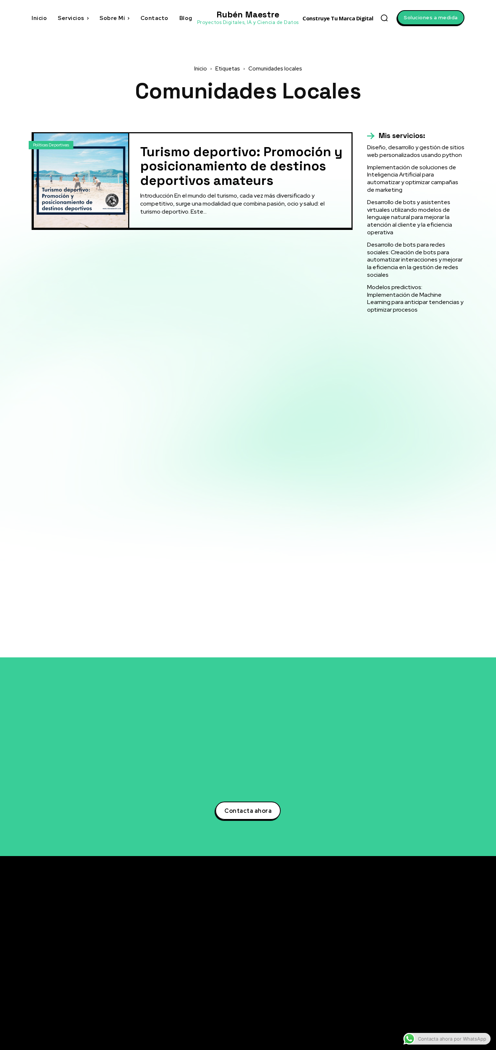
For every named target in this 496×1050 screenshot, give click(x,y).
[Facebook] (395, 946)
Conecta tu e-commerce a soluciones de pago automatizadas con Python (322, 978)
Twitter (411, 919)
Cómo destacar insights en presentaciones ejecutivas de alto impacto (317, 1001)
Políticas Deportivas (51, 144)
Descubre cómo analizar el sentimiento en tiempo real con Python (323, 959)
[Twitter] (395, 919)
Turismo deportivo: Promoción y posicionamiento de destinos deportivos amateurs (241, 166)
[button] (384, 18)
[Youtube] (395, 973)
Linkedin (412, 932)
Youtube (412, 972)
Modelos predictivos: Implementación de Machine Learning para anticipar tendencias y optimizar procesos (415, 298)
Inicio (200, 68)
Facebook (414, 945)
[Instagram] (395, 959)
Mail (407, 1013)
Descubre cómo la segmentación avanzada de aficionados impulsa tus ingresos (320, 917)
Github (410, 986)
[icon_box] (396, 135)
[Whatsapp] (395, 1000)
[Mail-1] (395, 1013)
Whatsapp (414, 999)
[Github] (395, 986)
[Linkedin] (395, 932)
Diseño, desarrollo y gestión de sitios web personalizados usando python (415, 151)
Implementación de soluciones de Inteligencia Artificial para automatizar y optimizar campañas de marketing (412, 178)
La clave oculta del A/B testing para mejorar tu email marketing (319, 940)
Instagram (415, 959)
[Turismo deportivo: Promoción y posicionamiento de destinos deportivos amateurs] (81, 180)
